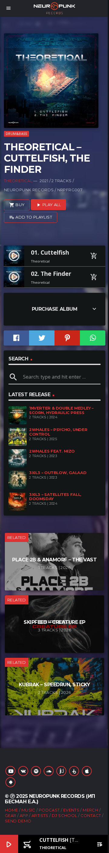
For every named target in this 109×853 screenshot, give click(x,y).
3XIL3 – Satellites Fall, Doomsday (55, 496)
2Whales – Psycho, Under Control (58, 432)
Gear (10, 815)
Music (28, 810)
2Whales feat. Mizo (52, 451)
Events (71, 810)
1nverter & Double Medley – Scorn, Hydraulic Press (61, 410)
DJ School (64, 815)
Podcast (49, 810)
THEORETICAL (18, 180)
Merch (90, 810)
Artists (39, 815)
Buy (17, 205)
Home (11, 810)
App (24, 815)
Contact (91, 815)
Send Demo (18, 820)
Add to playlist (30, 217)
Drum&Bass (16, 133)
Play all (48, 205)
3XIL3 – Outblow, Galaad (57, 472)
